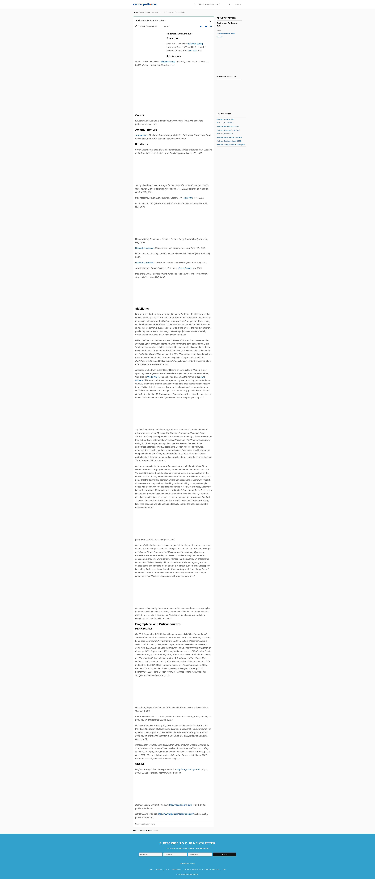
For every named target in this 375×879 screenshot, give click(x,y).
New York (192, 50)
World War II (153, 377)
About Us (159, 869)
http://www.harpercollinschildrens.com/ (176, 814)
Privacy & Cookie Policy (193, 869)
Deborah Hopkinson (144, 248)
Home (151, 869)
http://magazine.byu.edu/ (188, 769)
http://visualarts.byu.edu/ (180, 805)
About (226, 33)
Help (167, 869)
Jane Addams (141, 135)
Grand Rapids (185, 268)
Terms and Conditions (211, 869)
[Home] (144, 4)
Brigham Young (195, 43)
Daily (224, 869)
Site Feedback (176, 869)
